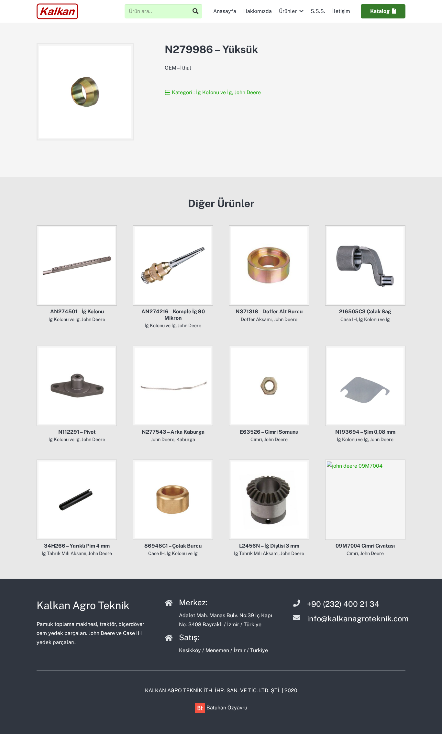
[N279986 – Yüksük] (85, 92)
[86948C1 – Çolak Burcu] (173, 500)
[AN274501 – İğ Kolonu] (77, 265)
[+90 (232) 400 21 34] (300, 604)
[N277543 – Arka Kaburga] (173, 386)
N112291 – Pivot (77, 432)
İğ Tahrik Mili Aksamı (64, 553)
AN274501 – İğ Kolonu (77, 311)
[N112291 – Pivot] (77, 386)
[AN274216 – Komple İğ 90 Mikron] (173, 265)
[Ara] (195, 11)
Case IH (348, 319)
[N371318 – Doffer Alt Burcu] (269, 265)
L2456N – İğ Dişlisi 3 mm (269, 546)
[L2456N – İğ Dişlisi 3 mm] (269, 500)
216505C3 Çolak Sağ (365, 311)
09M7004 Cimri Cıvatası (365, 546)
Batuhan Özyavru (226, 708)
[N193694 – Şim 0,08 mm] (365, 386)
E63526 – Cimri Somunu (269, 432)
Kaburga (185, 439)
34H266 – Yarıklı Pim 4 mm (77, 546)
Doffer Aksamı (256, 319)
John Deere (248, 92)
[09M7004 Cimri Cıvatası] (365, 500)
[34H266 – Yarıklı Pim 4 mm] (77, 500)
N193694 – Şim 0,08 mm (365, 432)
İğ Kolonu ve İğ (214, 92)
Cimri (256, 439)
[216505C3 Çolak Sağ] (365, 265)
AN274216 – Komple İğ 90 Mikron (173, 314)
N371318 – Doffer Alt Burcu (269, 311)
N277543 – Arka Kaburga (173, 432)
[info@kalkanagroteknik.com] (300, 618)
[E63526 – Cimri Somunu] (269, 386)
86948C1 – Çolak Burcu (173, 546)
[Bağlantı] (57, 11)
